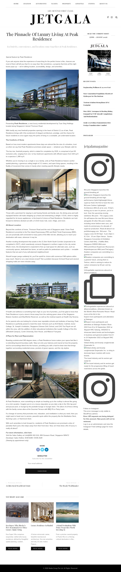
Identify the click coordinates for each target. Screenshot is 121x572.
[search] (116, 17)
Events (92, 4)
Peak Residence (20, 123)
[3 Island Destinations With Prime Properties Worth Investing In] (67, 512)
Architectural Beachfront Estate (18, 486)
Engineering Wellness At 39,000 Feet (97, 87)
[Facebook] (108, 17)
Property (66, 4)
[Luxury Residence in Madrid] (42, 512)
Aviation (27, 4)
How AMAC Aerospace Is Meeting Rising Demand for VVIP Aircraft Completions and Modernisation (97, 113)
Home (16, 4)
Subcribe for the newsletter (42, 459)
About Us (103, 4)
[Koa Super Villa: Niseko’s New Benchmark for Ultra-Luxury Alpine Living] (17, 512)
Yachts (54, 4)
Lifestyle (80, 4)
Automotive (41, 4)
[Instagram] (112, 17)
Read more (13, 548)
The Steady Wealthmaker (69, 486)
